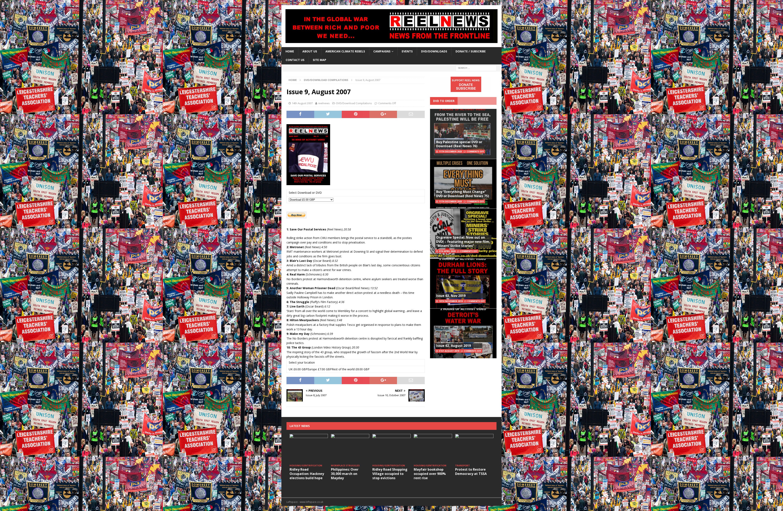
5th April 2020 (447, 251)
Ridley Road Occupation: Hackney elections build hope (307, 473)
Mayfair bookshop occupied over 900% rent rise (430, 473)
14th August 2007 (302, 103)
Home (289, 51)
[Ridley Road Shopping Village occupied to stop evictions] (391, 448)
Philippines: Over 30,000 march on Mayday (344, 473)
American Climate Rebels (345, 51)
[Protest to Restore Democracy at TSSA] (474, 448)
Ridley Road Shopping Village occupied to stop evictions (389, 473)
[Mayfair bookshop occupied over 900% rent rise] (433, 448)
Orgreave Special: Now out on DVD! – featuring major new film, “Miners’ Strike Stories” (463, 241)
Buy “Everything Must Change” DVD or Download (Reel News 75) (462, 193)
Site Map (319, 60)
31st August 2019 (449, 351)
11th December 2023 (450, 151)
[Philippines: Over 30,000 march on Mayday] (350, 448)
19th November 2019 (451, 301)
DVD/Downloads (434, 51)
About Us (309, 51)
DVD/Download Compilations (354, 103)
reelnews (324, 103)
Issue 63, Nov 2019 (451, 295)
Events (407, 51)
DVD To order (444, 101)
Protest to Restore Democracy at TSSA (471, 471)
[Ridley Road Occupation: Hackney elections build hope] (309, 448)
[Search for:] (476, 68)
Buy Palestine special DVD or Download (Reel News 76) (459, 144)
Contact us (295, 60)
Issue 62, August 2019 (453, 345)
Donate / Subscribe (471, 51)
